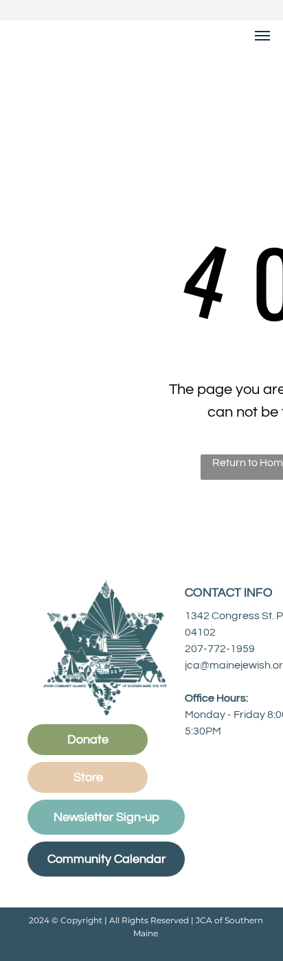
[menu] (262, 35)
